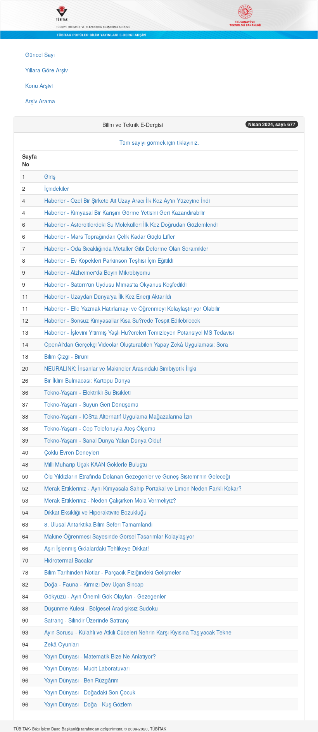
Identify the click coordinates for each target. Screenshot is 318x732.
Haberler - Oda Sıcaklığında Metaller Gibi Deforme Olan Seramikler (126, 248)
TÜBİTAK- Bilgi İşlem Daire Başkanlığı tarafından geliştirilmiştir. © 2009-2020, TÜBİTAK (90, 729)
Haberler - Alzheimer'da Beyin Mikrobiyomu (97, 272)
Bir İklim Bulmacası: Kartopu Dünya (87, 380)
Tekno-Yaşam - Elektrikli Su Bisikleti (87, 392)
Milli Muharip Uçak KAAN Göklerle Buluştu (95, 464)
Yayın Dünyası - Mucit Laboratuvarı (87, 668)
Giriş (49, 176)
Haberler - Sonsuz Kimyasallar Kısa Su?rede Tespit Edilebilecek (122, 320)
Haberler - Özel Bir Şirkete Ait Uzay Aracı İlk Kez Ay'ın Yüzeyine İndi (127, 200)
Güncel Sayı (40, 54)
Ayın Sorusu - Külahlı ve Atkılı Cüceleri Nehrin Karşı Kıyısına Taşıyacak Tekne (138, 632)
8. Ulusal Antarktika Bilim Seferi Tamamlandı (98, 524)
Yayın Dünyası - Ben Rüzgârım (81, 680)
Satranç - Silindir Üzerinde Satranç (86, 620)
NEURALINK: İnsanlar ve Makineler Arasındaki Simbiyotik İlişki (120, 368)
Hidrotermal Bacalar (68, 560)
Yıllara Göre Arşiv (46, 70)
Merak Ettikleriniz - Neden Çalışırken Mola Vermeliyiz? (110, 500)
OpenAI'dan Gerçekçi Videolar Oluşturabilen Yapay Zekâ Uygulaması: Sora (136, 344)
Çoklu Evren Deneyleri (71, 452)
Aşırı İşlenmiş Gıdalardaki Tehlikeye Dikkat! (96, 548)
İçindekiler (56, 188)
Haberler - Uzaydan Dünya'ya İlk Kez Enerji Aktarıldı (107, 296)
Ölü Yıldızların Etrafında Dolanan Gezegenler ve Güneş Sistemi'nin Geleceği (137, 476)
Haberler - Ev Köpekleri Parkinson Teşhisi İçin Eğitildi (108, 260)
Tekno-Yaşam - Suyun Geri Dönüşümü (91, 404)
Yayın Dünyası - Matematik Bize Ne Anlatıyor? (100, 656)
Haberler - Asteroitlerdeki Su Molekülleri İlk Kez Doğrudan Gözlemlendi (131, 224)
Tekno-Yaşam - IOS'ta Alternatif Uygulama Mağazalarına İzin (118, 416)
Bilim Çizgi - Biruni (66, 356)
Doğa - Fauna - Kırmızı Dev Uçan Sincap (93, 584)
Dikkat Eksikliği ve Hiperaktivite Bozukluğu (95, 512)
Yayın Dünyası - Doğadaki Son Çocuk (89, 692)
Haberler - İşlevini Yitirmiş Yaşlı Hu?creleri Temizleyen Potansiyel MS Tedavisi (139, 332)
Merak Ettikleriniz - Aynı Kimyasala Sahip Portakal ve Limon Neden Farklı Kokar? (143, 488)
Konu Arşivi (39, 85)
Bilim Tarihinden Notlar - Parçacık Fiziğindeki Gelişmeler (112, 572)
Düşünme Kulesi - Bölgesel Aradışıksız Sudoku (101, 608)
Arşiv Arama (40, 101)
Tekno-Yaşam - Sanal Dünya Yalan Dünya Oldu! (102, 440)
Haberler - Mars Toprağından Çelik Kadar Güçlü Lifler (109, 236)
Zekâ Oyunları (61, 644)
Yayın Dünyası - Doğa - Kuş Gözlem (88, 704)
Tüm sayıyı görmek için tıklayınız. (159, 142)
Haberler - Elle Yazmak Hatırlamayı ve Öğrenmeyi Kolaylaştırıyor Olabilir (132, 308)
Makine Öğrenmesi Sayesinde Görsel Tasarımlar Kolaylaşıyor (119, 536)
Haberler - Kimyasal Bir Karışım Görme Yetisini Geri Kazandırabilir (124, 212)
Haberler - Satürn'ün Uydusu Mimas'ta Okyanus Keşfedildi (115, 284)
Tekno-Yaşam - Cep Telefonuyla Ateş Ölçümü (100, 428)
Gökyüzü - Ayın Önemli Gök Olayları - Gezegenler (105, 596)
